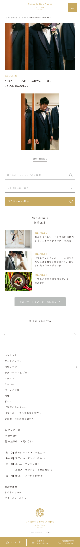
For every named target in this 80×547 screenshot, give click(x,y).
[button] (5, 335)
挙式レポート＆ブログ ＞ (19, 17)
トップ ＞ (7, 17)
